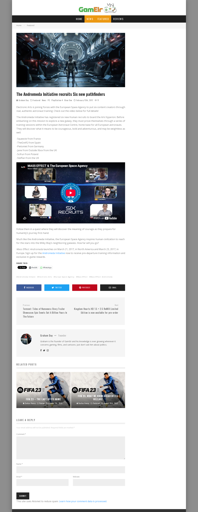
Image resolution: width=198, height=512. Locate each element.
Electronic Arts (45, 277)
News (90, 19)
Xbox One (68, 100)
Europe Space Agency (64, 277)
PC (49, 100)
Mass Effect (82, 277)
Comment (21, 434)
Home (79, 19)
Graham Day (23, 100)
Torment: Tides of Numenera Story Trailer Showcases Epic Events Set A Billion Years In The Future (45, 311)
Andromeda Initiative (53, 253)
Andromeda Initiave (27, 277)
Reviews (118, 19)
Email (19, 477)
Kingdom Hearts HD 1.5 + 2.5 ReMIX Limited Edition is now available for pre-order (96, 309)
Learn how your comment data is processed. (83, 501)
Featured (103, 19)
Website (76, 477)
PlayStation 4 (57, 100)
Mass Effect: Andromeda (101, 277)
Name (19, 464)
